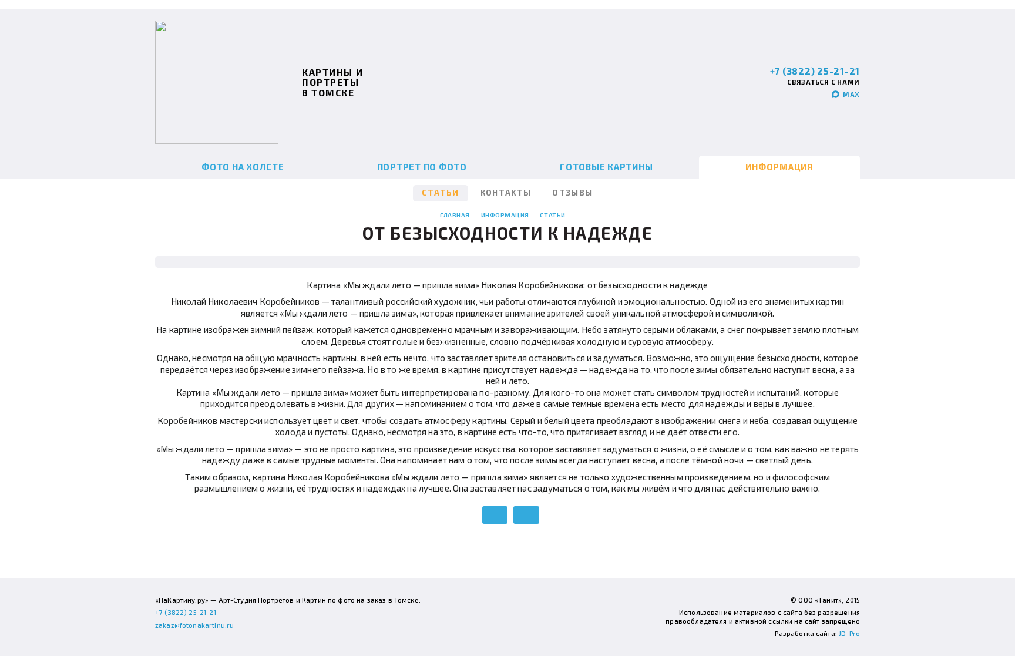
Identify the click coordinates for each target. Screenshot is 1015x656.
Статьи (440, 192)
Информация (779, 167)
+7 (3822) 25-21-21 (815, 70)
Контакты (506, 192)
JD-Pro (849, 633)
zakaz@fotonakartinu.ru (194, 625)
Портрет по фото (422, 167)
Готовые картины (606, 167)
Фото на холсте (242, 167)
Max (851, 94)
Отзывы (572, 192)
